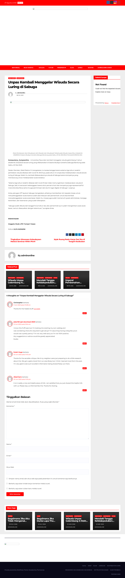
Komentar (10, 406)
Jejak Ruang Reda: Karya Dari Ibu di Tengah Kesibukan (69, 240)
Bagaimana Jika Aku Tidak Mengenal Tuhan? (18, 520)
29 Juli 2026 (13, 524)
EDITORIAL (16, 67)
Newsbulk (32, 570)
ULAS (72, 67)
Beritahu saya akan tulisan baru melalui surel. (25, 488)
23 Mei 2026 (100, 524)
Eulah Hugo (18, 352)
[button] (119, 67)
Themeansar (40, 570)
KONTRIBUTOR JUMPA (113, 565)
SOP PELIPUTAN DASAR (101, 570)
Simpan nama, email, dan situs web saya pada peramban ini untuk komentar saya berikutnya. (43, 479)
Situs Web (10, 467)
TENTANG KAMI (115, 574)
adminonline (21, 93)
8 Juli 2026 (42, 524)
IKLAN (95, 565)
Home (84, 565)
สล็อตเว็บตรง (18, 377)
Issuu (107, 103)
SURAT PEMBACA (115, 570)
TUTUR (50, 67)
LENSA (80, 67)
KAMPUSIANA (20, 78)
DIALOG (41, 67)
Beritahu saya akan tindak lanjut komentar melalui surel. (29, 483)
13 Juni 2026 (71, 524)
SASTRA (91, 67)
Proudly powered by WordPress (14, 570)
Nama (9, 444)
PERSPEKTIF (61, 67)
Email (8, 456)
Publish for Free (117, 103)
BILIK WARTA (29, 67)
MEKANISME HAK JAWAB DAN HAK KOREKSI (78, 570)
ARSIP (89, 565)
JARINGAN (102, 565)
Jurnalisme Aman (105, 67)
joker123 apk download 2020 (24, 322)
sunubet (37, 309)
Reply (84, 313)
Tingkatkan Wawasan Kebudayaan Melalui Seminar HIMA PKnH (26, 240)
